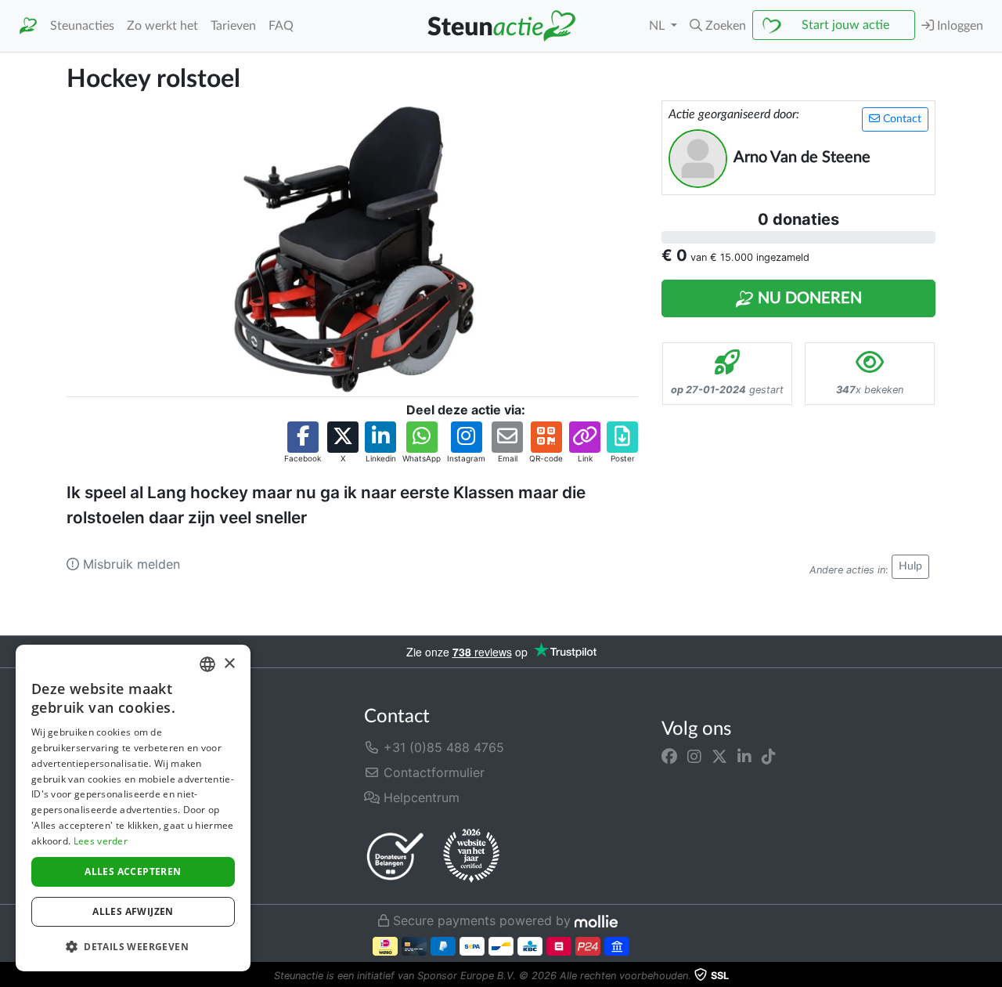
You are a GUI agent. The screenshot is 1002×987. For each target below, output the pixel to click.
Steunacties (82, 26)
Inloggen (958, 26)
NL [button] (658, 26)
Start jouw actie (845, 25)
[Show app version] (991, 976)
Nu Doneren (808, 298)
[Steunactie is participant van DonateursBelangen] (395, 856)
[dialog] (133, 808)
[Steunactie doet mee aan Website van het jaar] (471, 856)
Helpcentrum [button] (420, 797)
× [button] (229, 664)
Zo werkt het (162, 26)
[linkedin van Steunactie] (744, 757)
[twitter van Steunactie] (719, 757)
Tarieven (233, 26)
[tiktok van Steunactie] (769, 757)
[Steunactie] (28, 26)
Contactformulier (432, 772)
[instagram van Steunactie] (694, 757)
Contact (900, 119)
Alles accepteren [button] (133, 871)
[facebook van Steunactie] (669, 757)
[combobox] (207, 664)
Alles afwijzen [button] (133, 911)
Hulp (910, 566)
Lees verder (101, 841)
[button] (717, 26)
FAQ (281, 26)
